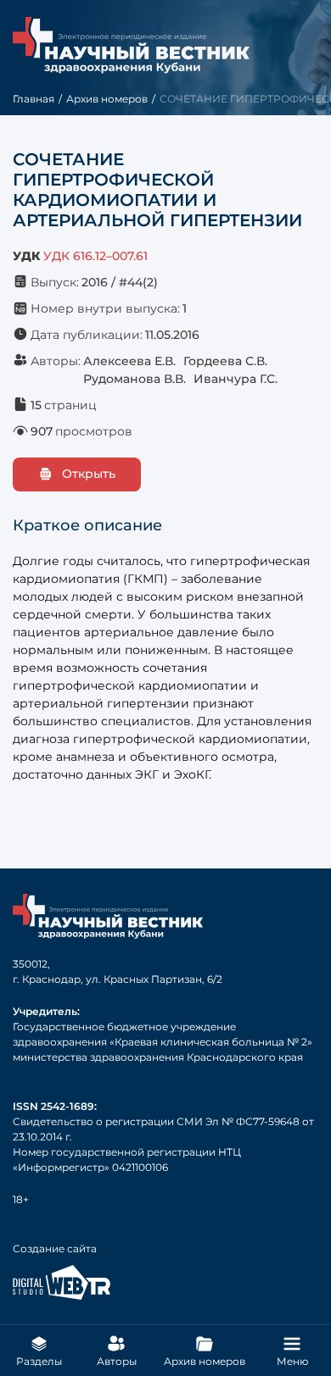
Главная (33, 98)
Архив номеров (107, 98)
